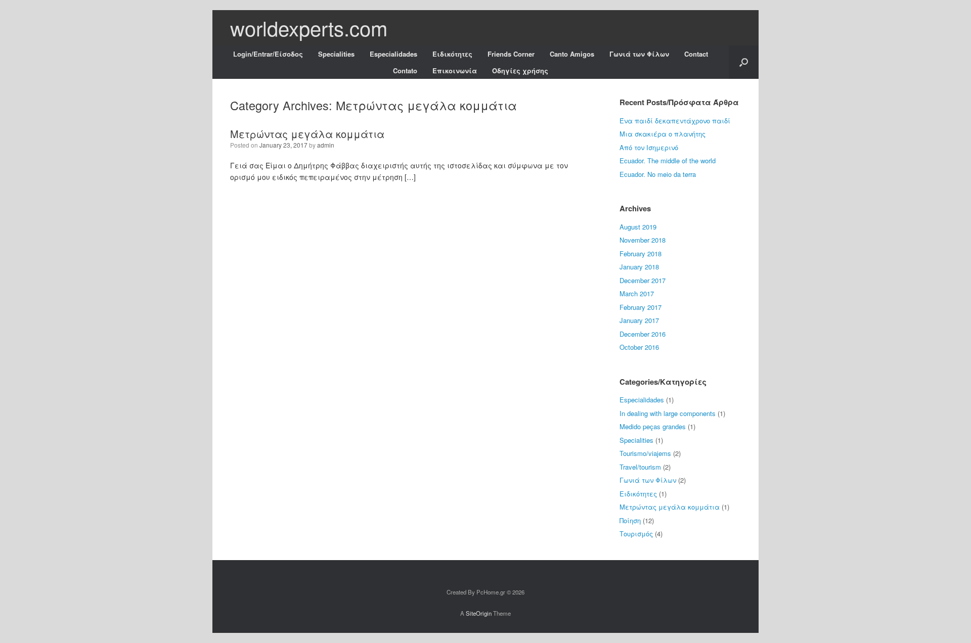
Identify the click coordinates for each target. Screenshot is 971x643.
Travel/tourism (640, 467)
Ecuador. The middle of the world (668, 160)
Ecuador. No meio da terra (658, 174)
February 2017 (640, 307)
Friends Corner (511, 54)
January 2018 (639, 266)
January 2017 (639, 320)
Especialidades (393, 54)
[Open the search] (744, 62)
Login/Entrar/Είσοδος (268, 54)
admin (325, 145)
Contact (696, 54)
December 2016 (643, 334)
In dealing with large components (668, 413)
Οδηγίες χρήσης (520, 70)
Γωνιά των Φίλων (639, 54)
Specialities (336, 54)
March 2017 (637, 293)
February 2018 (640, 253)
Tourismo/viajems (645, 453)
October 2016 (639, 347)
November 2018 (643, 240)
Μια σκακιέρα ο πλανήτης (662, 134)
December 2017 (643, 280)
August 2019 (638, 227)
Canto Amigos (572, 54)
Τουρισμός (636, 533)
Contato (405, 70)
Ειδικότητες (452, 54)
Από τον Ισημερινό (649, 147)
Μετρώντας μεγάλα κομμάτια (307, 133)
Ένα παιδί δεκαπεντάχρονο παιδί (675, 120)
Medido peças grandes (653, 426)
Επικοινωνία (454, 70)
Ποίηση (630, 520)
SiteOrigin (479, 613)
